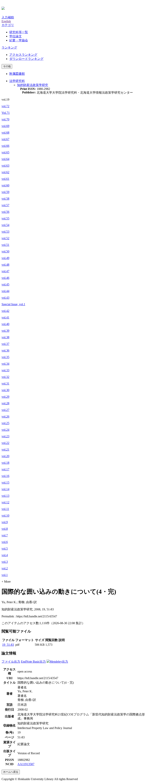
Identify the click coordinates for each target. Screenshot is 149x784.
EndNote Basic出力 (33, 661)
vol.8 (5, 528)
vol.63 (5, 165)
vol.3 (5, 561)
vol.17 (5, 469)
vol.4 (5, 555)
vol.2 (5, 568)
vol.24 (5, 429)
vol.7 (5, 535)
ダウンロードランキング (26, 58)
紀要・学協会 (18, 40)
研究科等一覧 (18, 32)
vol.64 (5, 159)
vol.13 (5, 495)
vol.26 (5, 416)
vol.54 (5, 225)
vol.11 (5, 509)
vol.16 (5, 476)
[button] (8, 25)
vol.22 (5, 443)
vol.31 (5, 383)
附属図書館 (17, 73)
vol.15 (5, 482)
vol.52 (5, 238)
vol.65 (5, 152)
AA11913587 (25, 764)
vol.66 (5, 145)
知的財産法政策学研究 (32, 85)
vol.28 (5, 403)
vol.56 (5, 211)
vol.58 (5, 198)
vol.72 (5, 106)
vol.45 (5, 284)
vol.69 (5, 126)
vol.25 (5, 423)
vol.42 (5, 310)
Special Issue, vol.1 (13, 304)
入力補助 (8, 17)
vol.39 (5, 330)
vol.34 (5, 363)
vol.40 (5, 324)
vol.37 (5, 343)
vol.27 (5, 410)
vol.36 (5, 350)
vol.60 (5, 185)
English (6, 21)
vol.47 (5, 271)
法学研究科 (17, 81)
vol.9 (5, 522)
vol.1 (5, 575)
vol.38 (5, 337)
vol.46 (5, 277)
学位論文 (15, 36)
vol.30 (5, 390)
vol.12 (5, 502)
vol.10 (5, 515)
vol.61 (5, 178)
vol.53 (5, 231)
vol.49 (5, 258)
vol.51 (5, 244)
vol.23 (5, 436)
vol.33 (5, 370)
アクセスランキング (23, 54)
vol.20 (5, 456)
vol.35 (5, 357)
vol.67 (5, 139)
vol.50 (5, 251)
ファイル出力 (11, 661)
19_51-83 (8, 644)
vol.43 (5, 297)
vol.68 (5, 132)
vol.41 (5, 317)
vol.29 (5, 396)
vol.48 (5, 264)
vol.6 (5, 542)
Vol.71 (6, 112)
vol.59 (5, 192)
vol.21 (5, 449)
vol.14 (5, 489)
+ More (6, 581)
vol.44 (5, 291)
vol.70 (5, 119)
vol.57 (5, 205)
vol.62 (5, 172)
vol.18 (5, 462)
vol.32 (5, 377)
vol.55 (5, 218)
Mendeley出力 (59, 661)
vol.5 (5, 548)
